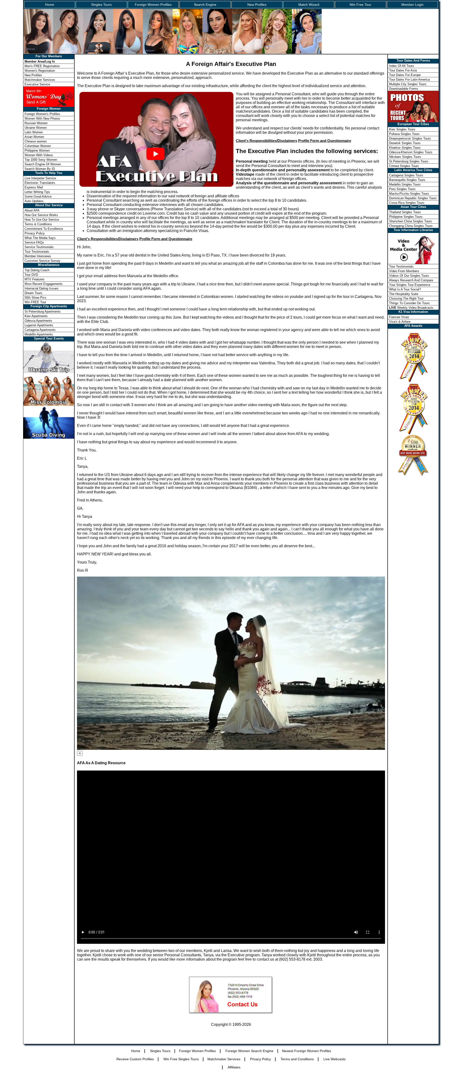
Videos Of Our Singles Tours (409, 275)
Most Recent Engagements (44, 284)
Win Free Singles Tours (181, 1059)
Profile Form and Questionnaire (324, 141)
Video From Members (404, 271)
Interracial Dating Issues (41, 288)
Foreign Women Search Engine (249, 1051)
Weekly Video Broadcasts (411, 307)
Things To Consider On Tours (409, 303)
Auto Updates (34, 201)
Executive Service (37, 84)
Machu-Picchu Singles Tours (409, 193)
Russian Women (36, 123)
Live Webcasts (334, 1059)
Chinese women (36, 141)
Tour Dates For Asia (403, 70)
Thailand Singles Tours (405, 212)
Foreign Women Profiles (153, 4)
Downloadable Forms (403, 88)
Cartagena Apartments (40, 330)
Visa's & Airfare (400, 321)
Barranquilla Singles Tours (407, 180)
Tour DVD (31, 274)
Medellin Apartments (39, 334)
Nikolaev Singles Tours (405, 157)
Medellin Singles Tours (405, 184)
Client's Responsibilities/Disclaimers (266, 141)
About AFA (32, 210)
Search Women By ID (40, 169)
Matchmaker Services (40, 80)
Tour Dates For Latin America (409, 79)
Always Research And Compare (411, 280)
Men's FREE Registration (42, 66)
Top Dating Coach (37, 270)
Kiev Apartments (36, 316)
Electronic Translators (40, 183)
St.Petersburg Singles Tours (408, 161)
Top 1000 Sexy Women (41, 159)
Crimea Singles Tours (404, 166)
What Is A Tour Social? (405, 289)
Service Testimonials (39, 247)
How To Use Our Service (42, 219)
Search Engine (205, 4)
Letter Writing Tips (37, 192)
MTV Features (35, 279)
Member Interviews (38, 256)
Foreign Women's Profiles (42, 114)
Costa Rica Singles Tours (406, 203)
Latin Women (34, 132)
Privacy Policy (35, 233)
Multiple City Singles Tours (407, 84)
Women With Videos (39, 155)
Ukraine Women (36, 127)
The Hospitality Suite (403, 294)
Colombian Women (38, 146)
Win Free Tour (360, 4)
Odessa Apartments (38, 320)
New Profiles (256, 4)
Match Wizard (308, 4)
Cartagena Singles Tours (406, 175)
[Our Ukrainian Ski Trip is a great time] (48, 372)
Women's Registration (40, 70)
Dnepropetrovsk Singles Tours (410, 138)
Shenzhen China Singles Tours (410, 221)
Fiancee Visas (399, 317)
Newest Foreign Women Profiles (306, 1051)
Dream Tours (33, 293)
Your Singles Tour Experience (409, 285)
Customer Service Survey (42, 261)
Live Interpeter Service (40, 178)
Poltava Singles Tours (404, 134)
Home (49, 4)
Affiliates (234, 1067)
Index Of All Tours (401, 66)
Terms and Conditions (297, 1059)
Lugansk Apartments (39, 325)
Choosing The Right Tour (406, 298)
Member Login (412, 4)
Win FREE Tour (35, 302)
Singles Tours (101, 4)
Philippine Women (37, 150)
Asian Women (34, 137)
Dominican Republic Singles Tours (413, 198)
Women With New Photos (42, 118)
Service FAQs (34, 242)
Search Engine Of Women (43, 164)
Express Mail (34, 187)
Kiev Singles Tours (402, 129)
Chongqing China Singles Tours (411, 226)
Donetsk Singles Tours (405, 143)
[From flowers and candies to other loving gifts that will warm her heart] (48, 96)
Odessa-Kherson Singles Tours (410, 152)
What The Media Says (40, 238)
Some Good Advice (38, 196)
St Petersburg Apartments (43, 311)
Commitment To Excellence (44, 229)
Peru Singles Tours (402, 189)
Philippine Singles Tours (406, 216)
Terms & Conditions (38, 224)
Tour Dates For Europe (405, 75)
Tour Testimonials (37, 251)
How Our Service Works (41, 215)
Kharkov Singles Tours (405, 147)
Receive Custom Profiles (135, 1059)
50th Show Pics (35, 297)
